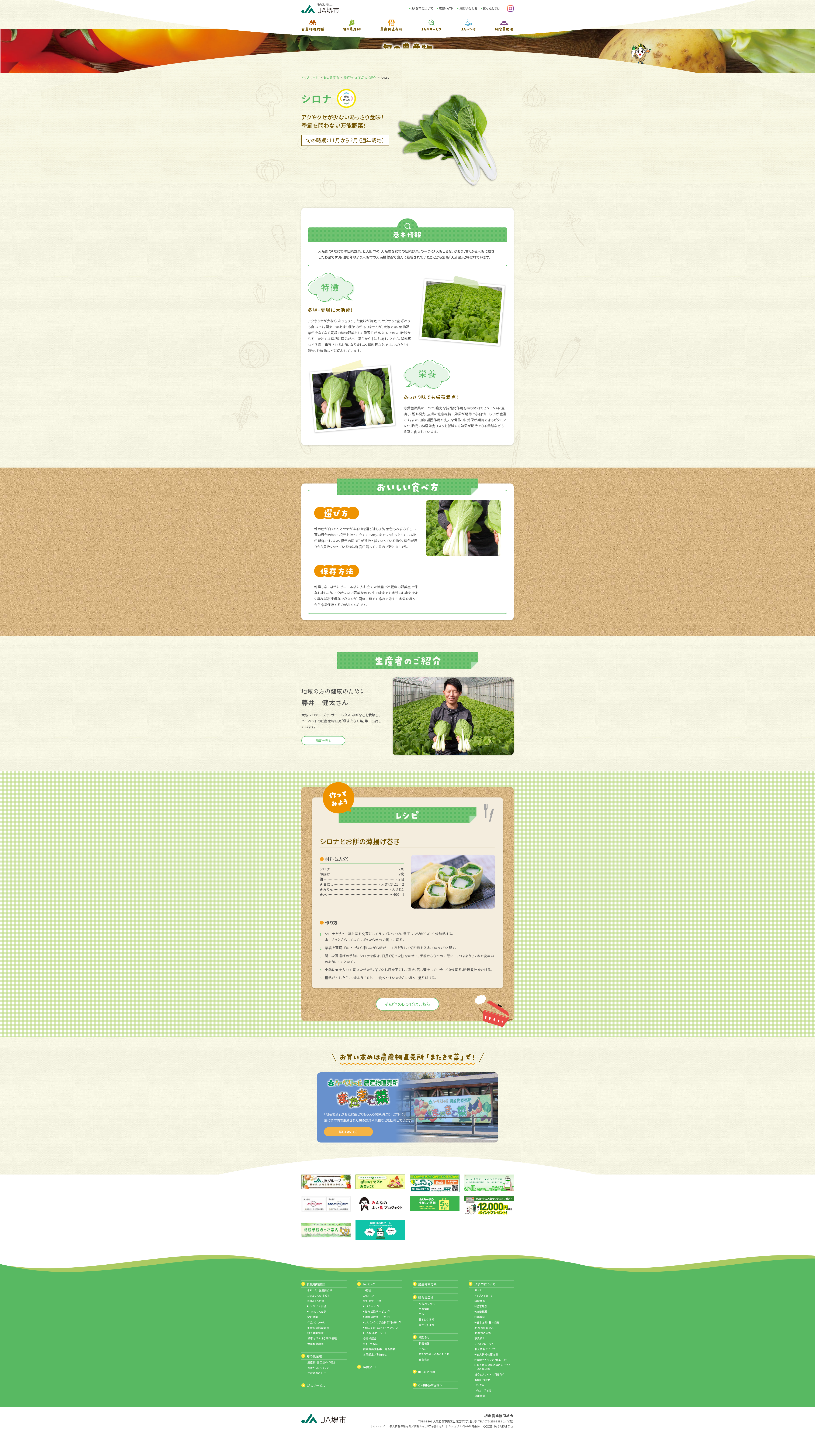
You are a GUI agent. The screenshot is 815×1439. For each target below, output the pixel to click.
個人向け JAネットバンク (379, 1327)
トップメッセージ (484, 1295)
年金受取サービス (375, 1317)
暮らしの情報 (426, 1319)
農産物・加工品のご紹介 (360, 77)
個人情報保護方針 (487, 1354)
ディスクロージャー (486, 1344)
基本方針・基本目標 (488, 1322)
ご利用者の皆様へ (430, 1385)
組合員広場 (426, 1297)
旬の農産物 (331, 77)
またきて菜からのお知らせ (434, 1354)
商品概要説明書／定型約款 (379, 1349)
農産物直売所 (427, 1284)
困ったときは (491, 8)
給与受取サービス (375, 1311)
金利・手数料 (370, 1344)
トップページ (310, 77)
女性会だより (426, 1325)
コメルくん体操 (318, 1306)
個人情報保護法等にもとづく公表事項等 (493, 1367)
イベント (424, 1348)
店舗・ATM (446, 8)
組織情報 (480, 1301)
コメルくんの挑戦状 (318, 1295)
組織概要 (481, 1311)
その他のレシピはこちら (407, 1004)
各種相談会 (370, 1338)
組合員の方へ (427, 1303)
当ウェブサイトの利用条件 (490, 1374)
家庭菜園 (312, 1317)
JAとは (479, 1290)
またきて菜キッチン (318, 1367)
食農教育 (424, 1359)
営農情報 (424, 1308)
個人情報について (485, 1349)
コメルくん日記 (318, 1311)
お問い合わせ (468, 8)
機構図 (480, 1317)
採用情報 (480, 1395)
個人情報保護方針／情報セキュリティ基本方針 (416, 1426)
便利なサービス (372, 1301)
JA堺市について (422, 8)
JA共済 (367, 1367)
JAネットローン (374, 1333)
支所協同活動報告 (318, 1327)
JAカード (370, 1306)
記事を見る (323, 740)
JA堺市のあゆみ (484, 1327)
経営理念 (481, 1306)
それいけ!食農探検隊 (319, 1290)
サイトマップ (378, 1426)
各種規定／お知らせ (375, 1354)
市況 (421, 1314)
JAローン (368, 1295)
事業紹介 (480, 1338)
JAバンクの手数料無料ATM (381, 1322)
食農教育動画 (315, 1344)
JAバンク (369, 1284)
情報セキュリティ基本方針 (491, 1359)
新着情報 (424, 1343)
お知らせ (424, 1337)
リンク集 (480, 1385)
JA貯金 (367, 1290)
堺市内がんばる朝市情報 (322, 1338)
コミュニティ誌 (483, 1390)
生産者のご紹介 (316, 1373)
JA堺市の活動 (483, 1333)
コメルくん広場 (316, 1301)
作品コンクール (316, 1322)
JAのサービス (316, 1385)
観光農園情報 (315, 1333)
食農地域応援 (316, 1284)
